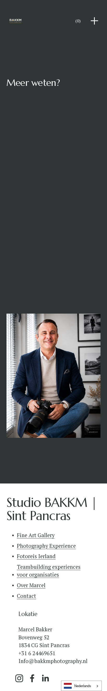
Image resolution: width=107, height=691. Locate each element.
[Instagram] (19, 678)
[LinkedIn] (45, 678)
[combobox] (81, 686)
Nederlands (82, 686)
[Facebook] (32, 678)
